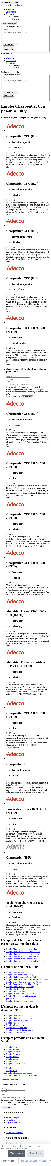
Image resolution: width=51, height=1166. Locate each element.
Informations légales (14, 1133)
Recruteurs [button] (10, 14)
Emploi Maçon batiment (16, 1025)
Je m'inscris (6, 1107)
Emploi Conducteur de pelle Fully (20, 986)
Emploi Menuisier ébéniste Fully (19, 1001)
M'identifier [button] (16, 16)
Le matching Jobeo (14, 1143)
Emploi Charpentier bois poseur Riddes (22, 954)
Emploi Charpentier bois (16, 1016)
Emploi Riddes (12, 1056)
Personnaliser (9, 1161)
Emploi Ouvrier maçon (15, 1032)
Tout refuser (35, 1153)
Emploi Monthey (13, 1052)
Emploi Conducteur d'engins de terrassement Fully (27, 979)
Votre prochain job (9, 24)
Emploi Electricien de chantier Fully (21, 994)
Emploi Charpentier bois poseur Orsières (23, 951)
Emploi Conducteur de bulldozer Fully (22, 984)
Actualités (10, 1120)
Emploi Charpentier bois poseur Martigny (23, 949)
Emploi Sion (11, 1061)
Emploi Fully (11, 1047)
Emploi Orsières (13, 1054)
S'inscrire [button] (15, 19)
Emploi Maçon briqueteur (16, 1027)
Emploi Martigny (13, 1049)
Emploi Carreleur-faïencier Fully (19, 975)
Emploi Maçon (12, 1023)
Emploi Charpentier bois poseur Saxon (22, 956)
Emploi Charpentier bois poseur (19, 1018)
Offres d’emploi (12, 1118)
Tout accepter (16, 1153)
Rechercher (8, 50)
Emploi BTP (11, 1070)
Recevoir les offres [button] (14, 397)
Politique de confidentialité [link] (33, 1161)
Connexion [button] (10, 9)
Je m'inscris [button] (11, 12)
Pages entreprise (13, 1122)
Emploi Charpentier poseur (17, 1020)
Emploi (9, 1068)
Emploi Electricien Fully (16, 991)
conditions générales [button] (14, 389)
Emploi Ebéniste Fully (15, 989)
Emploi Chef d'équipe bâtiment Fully (21, 977)
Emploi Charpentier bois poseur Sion (21, 959)
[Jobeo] (11, 5)
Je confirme (27, 397)
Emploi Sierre (12, 1059)
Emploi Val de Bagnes (15, 1064)
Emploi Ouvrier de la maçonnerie (20, 1030)
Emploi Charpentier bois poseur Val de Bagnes (25, 961)
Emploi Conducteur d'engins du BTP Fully (24, 982)
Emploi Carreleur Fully (15, 972)
